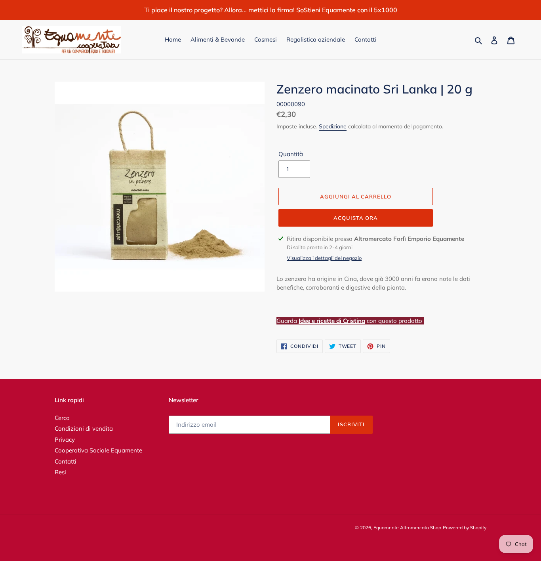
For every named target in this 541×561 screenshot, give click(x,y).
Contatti (65, 461)
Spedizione (333, 126)
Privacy (65, 439)
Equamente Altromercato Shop (407, 527)
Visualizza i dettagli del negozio (324, 258)
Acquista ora (355, 218)
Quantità (290, 154)
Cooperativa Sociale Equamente (98, 450)
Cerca (62, 418)
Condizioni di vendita (84, 428)
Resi (60, 472)
